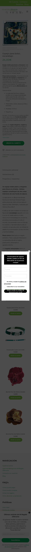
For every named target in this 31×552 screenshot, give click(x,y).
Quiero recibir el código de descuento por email (15, 291)
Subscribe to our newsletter (16, 286)
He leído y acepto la (15, 283)
